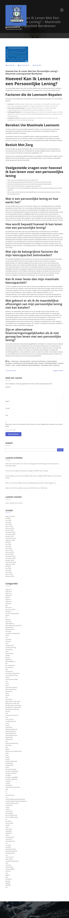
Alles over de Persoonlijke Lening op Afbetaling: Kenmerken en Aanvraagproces (30, 483)
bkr (6, 663)
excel (7, 683)
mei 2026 (8, 522)
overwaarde (9, 813)
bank (7, 651)
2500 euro (8, 593)
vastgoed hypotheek (11, 861)
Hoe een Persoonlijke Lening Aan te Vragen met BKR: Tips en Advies (26, 471)
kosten (7, 759)
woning (7, 881)
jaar (6, 747)
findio (7, 693)
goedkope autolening (12, 709)
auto (6, 643)
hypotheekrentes (10, 733)
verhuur (8, 871)
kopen (7, 757)
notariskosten (9, 795)
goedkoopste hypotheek (13, 707)
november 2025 (10, 534)
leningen (8, 775)
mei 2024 (8, 570)
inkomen (41, 363)
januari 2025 (9, 554)
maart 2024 (9, 574)
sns (6, 843)
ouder (7, 807)
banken (7, 655)
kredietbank (9, 763)
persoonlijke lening (46, 365)
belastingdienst (10, 661)
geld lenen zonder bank (12, 701)
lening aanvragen (10, 769)
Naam (7, 401)
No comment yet (24, 65)
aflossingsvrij (9, 623)
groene (7, 711)
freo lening (8, 699)
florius (7, 695)
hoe (6, 713)
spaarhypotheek (10, 849)
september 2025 (10, 538)
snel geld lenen (10, 841)
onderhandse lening (11, 803)
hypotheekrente (10, 731)
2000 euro (8, 591)
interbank (8, 745)
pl (6, 819)
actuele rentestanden (12, 613)
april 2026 (8, 524)
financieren (9, 691)
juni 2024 (8, 568)
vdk (6, 863)
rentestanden (9, 837)
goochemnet (10, 65)
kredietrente (9, 765)
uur (6, 855)
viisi (6, 873)
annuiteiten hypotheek (12, 633)
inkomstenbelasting (11, 743)
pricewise (8, 821)
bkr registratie (9, 665)
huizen (7, 725)
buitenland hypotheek (12, 673)
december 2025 (10, 532)
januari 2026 (9, 530)
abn (6, 605)
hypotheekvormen (11, 735)
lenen (13, 365)
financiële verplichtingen (38, 361)
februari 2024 (9, 576)
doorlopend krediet (11, 679)
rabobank (8, 831)
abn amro (8, 607)
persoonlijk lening (11, 815)
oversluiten (9, 811)
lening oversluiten (11, 773)
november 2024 (10, 558)
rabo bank (8, 829)
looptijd (18, 365)
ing (6, 741)
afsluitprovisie (9, 629)
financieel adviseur (11, 687)
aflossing (8, 621)
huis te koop (9, 719)
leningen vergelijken (11, 777)
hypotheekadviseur (11, 729)
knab (7, 753)
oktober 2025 (9, 536)
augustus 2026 (10, 516)
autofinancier (9, 645)
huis (6, 717)
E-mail (7, 408)
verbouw (8, 865)
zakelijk (7, 883)
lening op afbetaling (11, 771)
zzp (6, 887)
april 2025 (8, 548)
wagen (7, 875)
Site (6, 415)
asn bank (8, 639)
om (6, 797)
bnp (6, 669)
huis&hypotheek (10, 721)
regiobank (8, 833)
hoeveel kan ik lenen (11, 715)
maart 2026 (9, 526)
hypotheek (8, 727)
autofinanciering (10, 647)
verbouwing (9, 867)
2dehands (8, 595)
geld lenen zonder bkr (12, 703)
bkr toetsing (9, 667)
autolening (8, 649)
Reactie (8, 387)
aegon (7, 615)
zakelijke (8, 885)
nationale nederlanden (12, 787)
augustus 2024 (10, 564)
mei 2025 (8, 546)
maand (7, 783)
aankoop (8, 603)
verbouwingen (10, 869)
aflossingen (15, 361)
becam (7, 657)
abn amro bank (10, 609)
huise (7, 723)
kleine (7, 749)
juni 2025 (8, 544)
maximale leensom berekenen (30, 365)
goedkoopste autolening (13, 705)
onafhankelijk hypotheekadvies (15, 799)
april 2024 (8, 572)
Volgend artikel (58, 371)
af (6, 617)
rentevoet (56, 365)
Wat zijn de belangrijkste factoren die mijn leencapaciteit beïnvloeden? (29, 184)
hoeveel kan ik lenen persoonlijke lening (25, 363)
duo (6, 681)
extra (7, 685)
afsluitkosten (9, 627)
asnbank (8, 641)
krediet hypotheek (11, 761)
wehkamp (8, 879)
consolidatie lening (11, 675)
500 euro (8, 599)
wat (6, 877)
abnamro (8, 611)
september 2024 (10, 562)
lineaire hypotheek (11, 779)
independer (9, 739)
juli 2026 (8, 518)
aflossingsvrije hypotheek (13, 625)
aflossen (8, 619)
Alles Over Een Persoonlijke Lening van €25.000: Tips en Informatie (26, 488)
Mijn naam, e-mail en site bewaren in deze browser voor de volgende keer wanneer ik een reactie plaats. (33, 425)
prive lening (9, 823)
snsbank (8, 847)
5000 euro (8, 601)
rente (7, 835)
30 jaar (7, 597)
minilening (8, 785)
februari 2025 (9, 552)
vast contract (9, 857)
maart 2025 (9, 550)
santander (8, 839)
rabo (6, 827)
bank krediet (9, 653)
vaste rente (9, 859)
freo (6, 697)
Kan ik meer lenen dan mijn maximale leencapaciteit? (24, 186)
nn (6, 793)
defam (7, 677)
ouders (7, 809)
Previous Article (11, 371)
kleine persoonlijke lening (13, 751)
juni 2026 (8, 520)
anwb (7, 635)
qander (7, 825)
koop (7, 755)
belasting (8, 659)
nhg (6, 789)
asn (6, 637)
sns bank (8, 845)
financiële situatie (25, 361)
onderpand (9, 805)
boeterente (9, 671)
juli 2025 (8, 542)
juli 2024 (8, 566)
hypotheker (9, 737)
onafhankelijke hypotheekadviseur (16, 801)
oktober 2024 (9, 560)
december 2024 (10, 556)
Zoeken (9, 442)
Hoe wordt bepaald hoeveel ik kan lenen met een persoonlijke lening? (29, 182)
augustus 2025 (10, 540)
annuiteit (8, 631)
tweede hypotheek (11, 851)
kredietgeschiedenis (51, 363)
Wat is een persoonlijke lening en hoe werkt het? (22, 180)
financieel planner (11, 689)
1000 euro (8, 589)
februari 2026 (9, 528)
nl (6, 791)
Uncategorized (10, 853)
